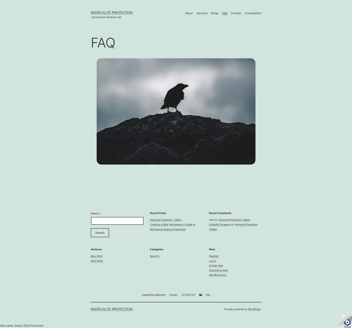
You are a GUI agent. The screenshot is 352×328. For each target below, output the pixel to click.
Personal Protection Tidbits (166, 219)
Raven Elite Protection (112, 13)
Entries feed (216, 265)
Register (214, 256)
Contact (236, 13)
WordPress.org (217, 275)
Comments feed (218, 270)
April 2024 (97, 260)
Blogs (214, 13)
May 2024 (97, 256)
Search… (96, 213)
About (189, 13)
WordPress (254, 309)
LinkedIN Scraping (219, 224)
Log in (212, 260)
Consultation (253, 13)
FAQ (224, 13)
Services (202, 13)
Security (154, 256)
